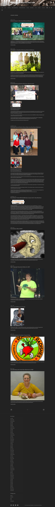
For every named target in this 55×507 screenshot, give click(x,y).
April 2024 (11, 432)
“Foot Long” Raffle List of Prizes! (18, 306)
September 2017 (12, 469)
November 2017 (12, 468)
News (2, 7)
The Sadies (23, 42)
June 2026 (11, 418)
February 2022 (12, 450)
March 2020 (11, 457)
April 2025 (11, 425)
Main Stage (9, 7)
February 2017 (12, 475)
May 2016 (11, 480)
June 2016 (11, 479)
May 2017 (11, 472)
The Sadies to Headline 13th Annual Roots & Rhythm (22, 50)
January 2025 (12, 426)
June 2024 (11, 429)
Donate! (39, 7)
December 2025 (12, 421)
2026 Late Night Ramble (15, 7)
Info (35, 7)
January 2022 (12, 451)
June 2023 (11, 436)
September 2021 (12, 454)
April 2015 (11, 486)
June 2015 (11, 483)
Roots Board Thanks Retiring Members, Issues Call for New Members (26, 197)
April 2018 (11, 465)
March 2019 (11, 461)
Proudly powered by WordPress (38, 505)
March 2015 (11, 487)
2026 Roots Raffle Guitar (22, 7)
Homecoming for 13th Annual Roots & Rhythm (21, 21)
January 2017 (12, 476)
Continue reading (13, 78)
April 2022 (11, 447)
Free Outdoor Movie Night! (16, 228)
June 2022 (11, 444)
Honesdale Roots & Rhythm (23, 2)
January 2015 (12, 490)
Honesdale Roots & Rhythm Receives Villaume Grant (22, 83)
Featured (11, 495)
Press (11, 499)
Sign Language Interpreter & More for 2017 (20, 267)
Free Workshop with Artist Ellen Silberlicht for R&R (22, 369)
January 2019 (12, 462)
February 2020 (12, 458)
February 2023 (12, 439)
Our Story (28, 7)
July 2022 (11, 443)
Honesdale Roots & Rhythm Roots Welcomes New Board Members (26, 127)
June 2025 (11, 422)
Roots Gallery (31, 7)
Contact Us (43, 7)
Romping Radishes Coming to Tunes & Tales (20, 335)
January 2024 (12, 433)
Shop (5, 7)
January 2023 (12, 440)
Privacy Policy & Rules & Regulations (29, 505)
